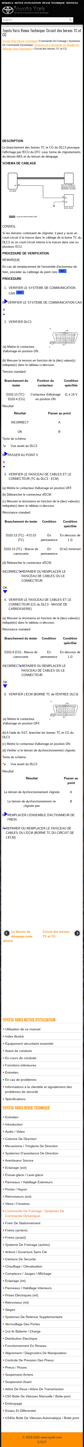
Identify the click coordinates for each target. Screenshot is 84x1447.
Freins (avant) (15, 1237)
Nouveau (72, 3)
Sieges (10, 1310)
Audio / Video (15, 1131)
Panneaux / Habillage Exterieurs (28, 1182)
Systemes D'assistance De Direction (31, 1153)
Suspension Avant (18, 1382)
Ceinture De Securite (20, 1259)
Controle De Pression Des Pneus (29, 1360)
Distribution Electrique (21, 1338)
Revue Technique (53, 3)
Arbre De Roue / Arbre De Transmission (34, 1389)
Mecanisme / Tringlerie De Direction (31, 1146)
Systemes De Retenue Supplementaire (34, 1317)
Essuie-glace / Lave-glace (24, 1175)
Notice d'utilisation (28, 3)
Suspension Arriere (19, 1374)
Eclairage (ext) (16, 1168)
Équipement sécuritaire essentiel (29, 1043)
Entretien (11, 1072)
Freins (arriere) (16, 1230)
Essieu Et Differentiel (20, 1411)
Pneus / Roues (16, 1367)
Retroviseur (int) (17, 1302)
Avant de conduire (18, 1051)
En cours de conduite (20, 1058)
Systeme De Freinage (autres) (27, 1245)
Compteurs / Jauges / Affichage (28, 1273)
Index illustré (14, 1036)
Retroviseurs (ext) (18, 1196)
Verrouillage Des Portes (22, 1324)
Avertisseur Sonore (19, 1160)
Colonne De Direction (21, 1139)
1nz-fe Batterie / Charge (23, 1331)
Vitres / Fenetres (17, 1204)
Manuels (7, 3)
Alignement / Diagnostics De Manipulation (35, 1353)
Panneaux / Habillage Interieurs (28, 1288)
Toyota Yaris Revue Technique (19, 41)
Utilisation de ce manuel (22, 1029)
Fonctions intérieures (20, 1065)
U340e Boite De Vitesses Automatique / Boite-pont (42, 1418)
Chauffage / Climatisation (23, 1266)
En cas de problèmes (20, 1080)
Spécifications (15, 1099)
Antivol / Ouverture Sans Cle (26, 1252)
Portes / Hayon (16, 1189)
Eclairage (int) (15, 1281)
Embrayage (13, 1403)
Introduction (14, 1124)
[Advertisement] (42, 95)
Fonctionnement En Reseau (25, 1346)
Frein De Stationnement (22, 1223)
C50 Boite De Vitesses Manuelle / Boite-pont (37, 1396)
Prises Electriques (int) (21, 1295)
